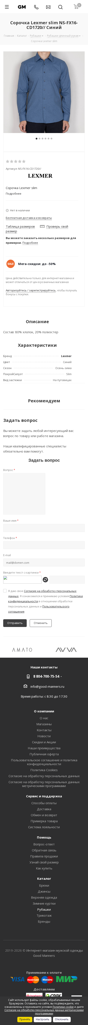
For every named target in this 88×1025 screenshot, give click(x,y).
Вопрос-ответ (44, 844)
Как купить (44, 868)
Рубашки (44, 909)
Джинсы (44, 891)
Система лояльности (44, 827)
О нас (44, 718)
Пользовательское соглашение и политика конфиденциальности (44, 762)
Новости (44, 736)
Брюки (44, 885)
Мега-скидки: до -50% (37, 264)
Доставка (44, 809)
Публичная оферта (44, 754)
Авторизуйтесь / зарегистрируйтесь (31, 290)
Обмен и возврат (44, 815)
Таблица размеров (20, 226)
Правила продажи (44, 856)
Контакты (44, 730)
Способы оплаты (44, 803)
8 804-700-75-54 (46, 676)
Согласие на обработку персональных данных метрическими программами (44, 784)
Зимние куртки (44, 903)
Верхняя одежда (44, 897)
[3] (16, 161)
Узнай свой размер (44, 862)
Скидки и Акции (44, 742)
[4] (20, 161)
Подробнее (30, 243)
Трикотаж (44, 915)
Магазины (44, 724)
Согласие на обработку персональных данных (44, 776)
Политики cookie (63, 1007)
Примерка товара (44, 821)
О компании (44, 711)
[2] (12, 161)
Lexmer (66, 356)
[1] (8, 161)
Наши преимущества (44, 748)
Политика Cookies (44, 770)
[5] (24, 161)
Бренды (44, 921)
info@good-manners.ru (47, 686)
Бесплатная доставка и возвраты (29, 218)
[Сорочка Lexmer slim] (44, 92)
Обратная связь (44, 850)
